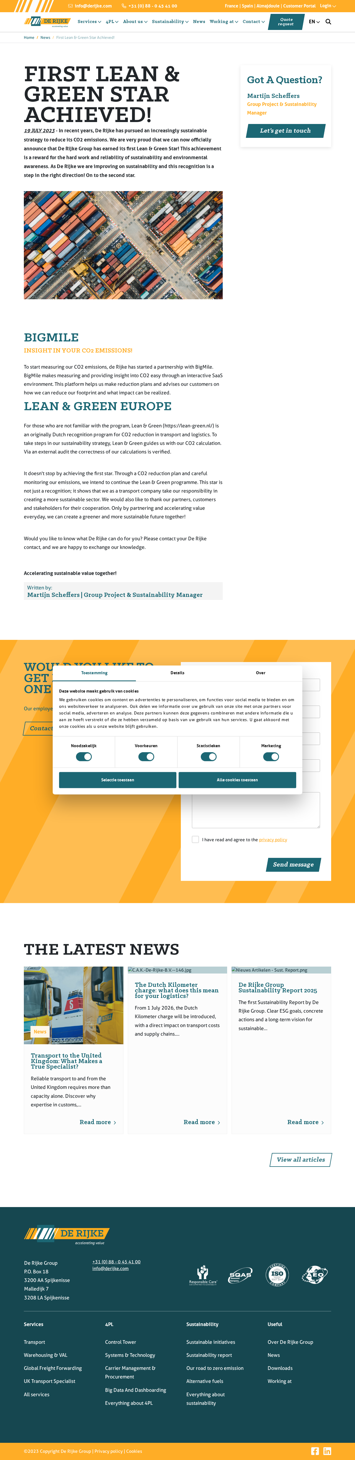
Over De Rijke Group (290, 1342)
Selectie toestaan (117, 779)
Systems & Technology (130, 1355)
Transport (34, 1342)
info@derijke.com (93, 6)
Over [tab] (260, 672)
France (231, 6)
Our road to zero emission (215, 1368)
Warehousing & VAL (45, 1355)
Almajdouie (268, 6)
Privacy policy (109, 1451)
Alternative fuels (204, 1381)
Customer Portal (299, 6)
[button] (323, 5)
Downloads (280, 1368)
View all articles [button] (301, 1160)
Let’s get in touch (286, 131)
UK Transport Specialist (49, 1381)
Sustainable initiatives (210, 1342)
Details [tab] (178, 672)
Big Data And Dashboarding (135, 1390)
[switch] (146, 756)
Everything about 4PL (129, 1403)
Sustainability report (209, 1355)
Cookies (134, 1451)
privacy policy (273, 839)
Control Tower (120, 1342)
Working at (279, 1381)
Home (29, 37)
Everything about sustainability (205, 1398)
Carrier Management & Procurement (130, 1372)
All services (36, 1394)
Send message (294, 865)
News (45, 37)
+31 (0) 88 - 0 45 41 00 (152, 6)
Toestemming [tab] (94, 672)
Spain (247, 6)
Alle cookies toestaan (237, 779)
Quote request (286, 21)
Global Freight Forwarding (53, 1368)
